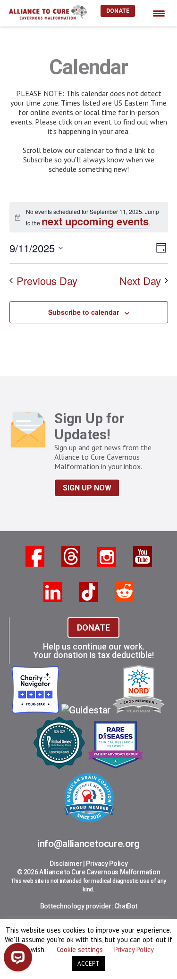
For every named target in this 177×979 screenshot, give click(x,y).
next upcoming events (95, 221)
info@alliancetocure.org (88, 843)
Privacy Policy (106, 863)
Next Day (140, 280)
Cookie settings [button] (80, 949)
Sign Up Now (87, 487)
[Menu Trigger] (159, 13)
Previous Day (47, 280)
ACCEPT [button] (88, 964)
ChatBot (125, 906)
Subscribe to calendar (83, 312)
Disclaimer (66, 863)
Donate (117, 11)
